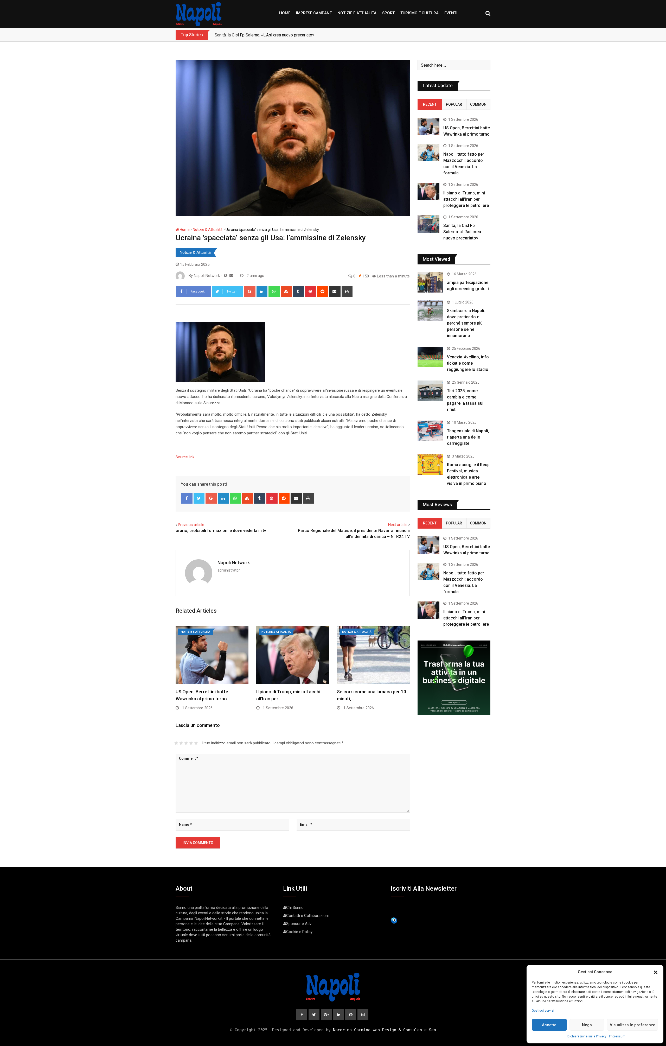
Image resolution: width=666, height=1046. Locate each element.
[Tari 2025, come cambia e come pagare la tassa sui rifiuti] (430, 391)
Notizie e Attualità (356, 13)
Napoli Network (233, 562)
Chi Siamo (295, 907)
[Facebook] (187, 498)
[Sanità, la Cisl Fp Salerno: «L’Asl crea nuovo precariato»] (428, 224)
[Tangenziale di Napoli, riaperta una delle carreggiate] (430, 431)
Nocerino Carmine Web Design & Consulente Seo (384, 1030)
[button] (655, 971)
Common (478, 104)
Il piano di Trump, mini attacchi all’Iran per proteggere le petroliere (466, 199)
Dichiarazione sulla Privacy (586, 1036)
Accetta (549, 1025)
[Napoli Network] (231, 275)
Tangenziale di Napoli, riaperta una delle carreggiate (468, 437)
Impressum (617, 1036)
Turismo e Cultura (419, 13)
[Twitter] (199, 498)
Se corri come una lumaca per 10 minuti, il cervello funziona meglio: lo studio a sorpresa (294, 35)
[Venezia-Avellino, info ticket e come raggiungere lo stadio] (430, 357)
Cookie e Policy (299, 931)
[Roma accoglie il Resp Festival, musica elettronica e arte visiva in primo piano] (430, 464)
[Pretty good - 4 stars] (191, 743)
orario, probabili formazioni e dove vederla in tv (221, 530)
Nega (587, 1025)
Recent (430, 104)
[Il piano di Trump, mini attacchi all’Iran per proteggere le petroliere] (428, 191)
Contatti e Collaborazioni (307, 915)
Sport (388, 13)
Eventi (450, 13)
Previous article (191, 524)
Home (284, 13)
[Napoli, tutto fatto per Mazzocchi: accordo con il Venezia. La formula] (428, 152)
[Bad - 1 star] (176, 743)
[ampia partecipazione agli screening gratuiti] (430, 282)
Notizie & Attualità (207, 229)
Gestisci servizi (543, 1010)
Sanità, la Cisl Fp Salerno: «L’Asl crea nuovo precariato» (462, 231)
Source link (185, 457)
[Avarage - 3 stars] (186, 743)
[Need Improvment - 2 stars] (181, 743)
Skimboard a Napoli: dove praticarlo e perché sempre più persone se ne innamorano (466, 323)
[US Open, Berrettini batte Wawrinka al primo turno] (428, 126)
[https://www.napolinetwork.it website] (225, 275)
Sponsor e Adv (298, 923)
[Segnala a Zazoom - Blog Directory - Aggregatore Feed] (394, 920)
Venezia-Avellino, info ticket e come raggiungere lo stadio (468, 363)
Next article (397, 524)
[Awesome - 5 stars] (196, 743)
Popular (454, 104)
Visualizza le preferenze (632, 1025)
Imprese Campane (314, 13)
